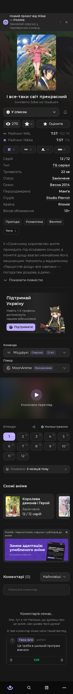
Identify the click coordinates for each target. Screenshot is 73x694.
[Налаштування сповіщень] (65, 112)
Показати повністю (26, 280)
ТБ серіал (61, 165)
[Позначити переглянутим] (13, 435)
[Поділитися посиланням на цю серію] (34, 427)
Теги (9, 231)
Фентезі (55, 222)
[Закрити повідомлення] (66, 22)
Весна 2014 (60, 185)
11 (9, 456)
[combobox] (31, 112)
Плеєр (8, 360)
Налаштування (56, 426)
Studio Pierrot (58, 198)
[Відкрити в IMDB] (62, 149)
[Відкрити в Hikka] (11, 149)
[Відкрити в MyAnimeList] (28, 149)
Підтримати (23, 327)
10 (63, 446)
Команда (10, 345)
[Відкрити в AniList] (45, 149)
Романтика (34, 222)
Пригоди (12, 222)
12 (23, 456)
